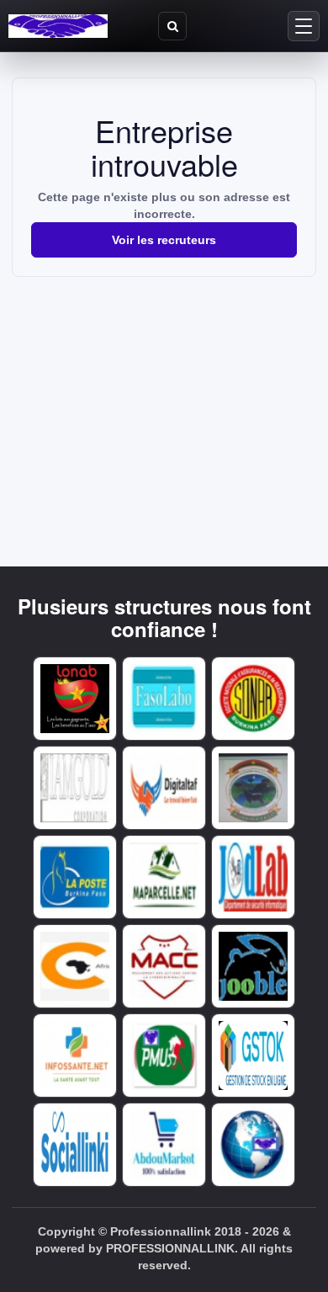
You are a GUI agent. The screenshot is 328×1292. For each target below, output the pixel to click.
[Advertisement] (164, 403)
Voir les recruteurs (164, 240)
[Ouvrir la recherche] (172, 26)
